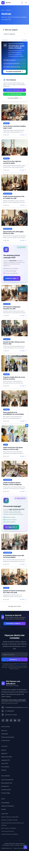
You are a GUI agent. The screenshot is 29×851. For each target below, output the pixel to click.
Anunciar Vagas (5, 793)
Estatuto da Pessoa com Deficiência (9, 834)
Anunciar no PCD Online (13, 90)
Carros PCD (4, 763)
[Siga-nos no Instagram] (7, 720)
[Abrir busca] (22, 2)
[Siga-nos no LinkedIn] (15, 720)
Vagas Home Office (6, 757)
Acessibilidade (5, 802)
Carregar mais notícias (14, 606)
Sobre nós (4, 730)
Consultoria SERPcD (13, 98)
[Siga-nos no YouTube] (11, 720)
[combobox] (14, 34)
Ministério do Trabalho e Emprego (9, 820)
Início (2, 10)
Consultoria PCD (6, 789)
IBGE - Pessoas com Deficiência (8, 828)
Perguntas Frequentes (7, 806)
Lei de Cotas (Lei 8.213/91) (7, 831)
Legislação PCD (5, 760)
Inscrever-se (13, 659)
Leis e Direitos (5, 767)
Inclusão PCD (5, 786)
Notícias (3, 750)
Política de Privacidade (19, 664)
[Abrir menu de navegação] (26, 2)
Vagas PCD (4, 753)
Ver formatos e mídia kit (13, 623)
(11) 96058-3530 (9, 711)
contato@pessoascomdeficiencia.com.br (16, 707)
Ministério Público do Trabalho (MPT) (9, 817)
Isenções (3, 770)
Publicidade (4, 734)
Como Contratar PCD (7, 779)
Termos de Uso (5, 740)
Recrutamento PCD (6, 783)
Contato (3, 809)
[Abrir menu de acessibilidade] (25, 847)
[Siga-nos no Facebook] (3, 720)
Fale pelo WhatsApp (15, 94)
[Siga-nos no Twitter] (19, 720)
